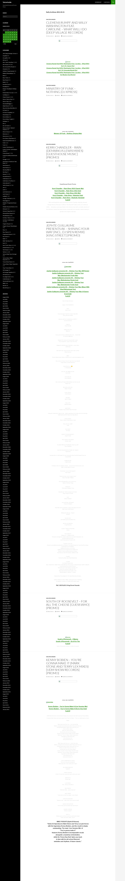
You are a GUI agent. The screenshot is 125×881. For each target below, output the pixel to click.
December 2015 (7, 579)
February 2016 (6, 575)
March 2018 (6, 520)
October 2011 (6, 689)
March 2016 (6, 572)
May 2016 (5, 568)
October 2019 (6, 478)
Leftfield (5, 196)
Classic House (6, 97)
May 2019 (5, 489)
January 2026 (6, 312)
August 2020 (6, 456)
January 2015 (6, 603)
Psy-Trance (5, 236)
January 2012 (6, 683)
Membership (98, 2)
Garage (4, 159)
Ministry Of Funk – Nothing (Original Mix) (68, 133)
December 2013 (7, 632)
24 (10, 39)
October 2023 (6, 372)
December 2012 (7, 658)
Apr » (16, 44)
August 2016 (6, 561)
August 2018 (6, 508)
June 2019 (5, 486)
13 (16, 34)
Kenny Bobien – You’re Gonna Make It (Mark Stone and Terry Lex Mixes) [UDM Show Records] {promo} (67, 666)
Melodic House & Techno (9, 206)
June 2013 (5, 645)
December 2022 (7, 394)
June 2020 (5, 460)
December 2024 (7, 341)
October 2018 (6, 504)
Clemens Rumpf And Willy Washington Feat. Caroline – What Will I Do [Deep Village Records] (66, 27)
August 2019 (6, 482)
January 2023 (6, 392)
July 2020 (5, 458)
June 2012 (5, 672)
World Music (6, 287)
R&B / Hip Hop (6, 241)
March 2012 (6, 678)
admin (58, 36)
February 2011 (6, 707)
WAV (4, 283)
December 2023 (7, 367)
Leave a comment (68, 36)
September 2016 (7, 559)
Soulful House (6, 247)
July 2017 (5, 537)
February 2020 (6, 469)
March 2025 (6, 334)
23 (8, 39)
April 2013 (5, 650)
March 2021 (6, 440)
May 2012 (5, 674)
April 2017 (5, 544)
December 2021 (7, 420)
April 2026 (5, 306)
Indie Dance (6, 178)
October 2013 (6, 636)
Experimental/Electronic (8, 140)
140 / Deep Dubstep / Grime (9, 53)
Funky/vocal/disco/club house (10, 155)
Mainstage (5, 200)
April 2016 (5, 570)
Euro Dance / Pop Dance (8, 138)
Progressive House (7, 234)
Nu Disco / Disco (7, 217)
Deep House (6, 106)
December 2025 (7, 314)
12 (14, 34)
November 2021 (7, 423)
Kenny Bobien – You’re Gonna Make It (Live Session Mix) (67, 706)
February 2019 (6, 495)
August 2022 (6, 403)
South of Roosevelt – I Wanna (68, 639)
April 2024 (5, 359)
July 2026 (5, 299)
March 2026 (6, 308)
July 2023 (5, 378)
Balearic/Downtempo (8, 73)
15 (6, 37)
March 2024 (6, 361)
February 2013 (6, 654)
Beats (4, 82)
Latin (4, 189)
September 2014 (7, 612)
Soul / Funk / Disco (7, 245)
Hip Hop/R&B (6, 170)
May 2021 (5, 436)
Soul (4, 243)
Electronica (5, 136)
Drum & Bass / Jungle (8, 119)
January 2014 (6, 630)
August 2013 (6, 641)
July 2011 (5, 696)
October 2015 (6, 583)
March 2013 (6, 652)
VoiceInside (7, 2)
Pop (4, 230)
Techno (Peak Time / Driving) (9, 254)
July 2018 (5, 511)
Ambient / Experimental (8, 71)
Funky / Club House (7, 147)
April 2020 (5, 464)
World (4, 285)
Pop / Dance (6, 232)
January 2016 (6, 577)
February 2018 (6, 522)
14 (3, 37)
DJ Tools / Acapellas (7, 112)
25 (12, 39)
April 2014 (5, 623)
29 (6, 41)
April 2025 (5, 332)
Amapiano (5, 69)
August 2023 (6, 376)
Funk (4, 145)
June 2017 (5, 539)
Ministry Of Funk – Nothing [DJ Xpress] (61, 90)
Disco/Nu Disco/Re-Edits (9, 108)
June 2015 (5, 592)
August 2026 (6, 297)
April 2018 (5, 517)
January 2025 (6, 339)
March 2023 (6, 387)
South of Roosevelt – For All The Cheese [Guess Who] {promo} (67, 604)
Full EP (67, 296)
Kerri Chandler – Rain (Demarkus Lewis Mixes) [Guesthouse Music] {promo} (64, 152)
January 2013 (6, 656)
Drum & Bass (6, 117)
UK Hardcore (6, 274)
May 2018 (5, 515)
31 (10, 41)
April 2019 (5, 491)
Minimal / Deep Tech (7, 211)
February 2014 (6, 628)
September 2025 (7, 321)
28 (3, 41)
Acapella (5, 55)
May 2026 (5, 303)
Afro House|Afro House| (8, 66)
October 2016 (6, 557)
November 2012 (7, 661)
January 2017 (6, 550)
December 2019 (7, 473)
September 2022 (7, 400)
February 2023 (6, 389)
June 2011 (5, 698)
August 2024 (6, 350)
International (6, 183)
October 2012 (6, 663)
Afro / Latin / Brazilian (8, 62)
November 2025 (7, 317)
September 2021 (7, 427)
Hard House (6, 165)
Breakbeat (5, 86)
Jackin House (6, 185)
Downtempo (6, 114)
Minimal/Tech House (8, 213)
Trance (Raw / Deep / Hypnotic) (10, 264)
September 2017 (7, 533)
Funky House (6, 153)
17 (10, 37)
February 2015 (6, 601)
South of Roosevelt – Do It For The (68, 641)
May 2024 (5, 356)
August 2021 (6, 429)
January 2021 (6, 445)
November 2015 (7, 581)
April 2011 (5, 703)
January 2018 (6, 524)
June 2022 (5, 407)
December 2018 (7, 500)
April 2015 (5, 597)
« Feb (4, 44)
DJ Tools (5, 110)
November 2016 (7, 555)
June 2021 (5, 434)
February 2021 (6, 442)
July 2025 (5, 325)
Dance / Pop (6, 101)
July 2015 (5, 590)
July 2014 (5, 617)
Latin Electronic (6, 192)
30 (8, 41)
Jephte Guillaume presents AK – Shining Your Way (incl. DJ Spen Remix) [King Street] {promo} (67, 230)
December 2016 (7, 553)
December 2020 (7, 447)
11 (12, 34)
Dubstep (5, 121)
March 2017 (6, 546)
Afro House (5, 64)
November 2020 (7, 449)
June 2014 (5, 619)
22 (6, 39)
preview (68, 61)
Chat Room (107, 2)
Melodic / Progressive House (9, 203)
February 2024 (6, 363)
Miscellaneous (6, 215)
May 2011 (5, 700)
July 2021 (5, 431)
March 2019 (6, 493)
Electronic (5, 134)
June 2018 (5, 513)
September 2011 (7, 691)
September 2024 (7, 348)
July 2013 (5, 643)
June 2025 (5, 328)
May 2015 (5, 594)
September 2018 (7, 506)
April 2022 (5, 411)
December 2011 (7, 685)
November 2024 (7, 343)
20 (16, 37)
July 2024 (5, 352)
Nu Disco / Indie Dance (8, 220)
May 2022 (5, 409)
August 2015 (6, 588)
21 (3, 39)
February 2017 (6, 548)
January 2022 (6, 418)
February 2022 (6, 416)
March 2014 (6, 625)
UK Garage (5, 270)
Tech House (5, 249)
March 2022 (6, 414)
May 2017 (5, 542)
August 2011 (6, 694)
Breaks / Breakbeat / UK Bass (9, 88)
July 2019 (5, 484)
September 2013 (7, 639)
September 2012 (7, 665)
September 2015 (7, 586)
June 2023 (5, 381)
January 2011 (6, 709)
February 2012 (6, 680)
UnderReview (6, 279)
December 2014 (7, 606)
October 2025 (6, 319)
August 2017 (6, 535)
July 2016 (5, 564)
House (4, 174)
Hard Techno (6, 167)
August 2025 (6, 323)
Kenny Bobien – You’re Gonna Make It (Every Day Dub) (68, 709)
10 (10, 34)
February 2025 (6, 337)
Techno (4, 252)
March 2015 (6, 599)
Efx (3, 123)
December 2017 (7, 526)
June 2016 (5, 566)
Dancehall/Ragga (7, 103)
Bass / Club (5, 77)
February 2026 (6, 310)
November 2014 (7, 608)
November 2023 (7, 370)
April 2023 (5, 385)
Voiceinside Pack (7, 281)
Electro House (6, 131)
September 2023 (7, 374)
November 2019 (7, 475)
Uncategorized (50, 19)
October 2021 (6, 425)
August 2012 (6, 667)
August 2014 (6, 614)
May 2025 (5, 330)
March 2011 (6, 705)
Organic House (6, 224)
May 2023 (5, 383)
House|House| (6, 176)
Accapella (5, 58)
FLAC (4, 142)
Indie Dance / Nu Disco (8, 181)
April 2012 (5, 676)
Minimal (5, 209)
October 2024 (6, 345)
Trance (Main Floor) (7, 262)
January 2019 (6, 497)
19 (14, 37)
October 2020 (6, 451)
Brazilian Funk (6, 84)
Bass (4, 75)
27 (16, 39)
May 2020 (5, 462)
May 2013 (5, 647)
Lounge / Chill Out (7, 198)
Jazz (4, 187)
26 (14, 39)
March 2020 (6, 467)
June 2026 (5, 301)
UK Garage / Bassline (8, 272)
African (4, 60)
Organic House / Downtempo (10, 226)
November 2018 (7, 502)
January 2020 (6, 471)
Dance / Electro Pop (7, 99)
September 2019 (7, 480)
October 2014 (6, 610)
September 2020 (7, 453)
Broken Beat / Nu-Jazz (8, 92)
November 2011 (7, 687)
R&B (4, 238)
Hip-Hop (5, 172)
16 (8, 37)
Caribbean (5, 95)
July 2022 (5, 405)
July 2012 (5, 669)
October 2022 (6, 398)
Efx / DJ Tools (6, 125)
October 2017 (6, 531)
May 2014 (5, 621)
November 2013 (7, 634)
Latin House (5, 194)
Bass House (5, 80)
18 (12, 37)
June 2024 (5, 354)
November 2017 (7, 528)
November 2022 (7, 396)
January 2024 (6, 365)
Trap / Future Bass (7, 268)
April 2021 (5, 438)
